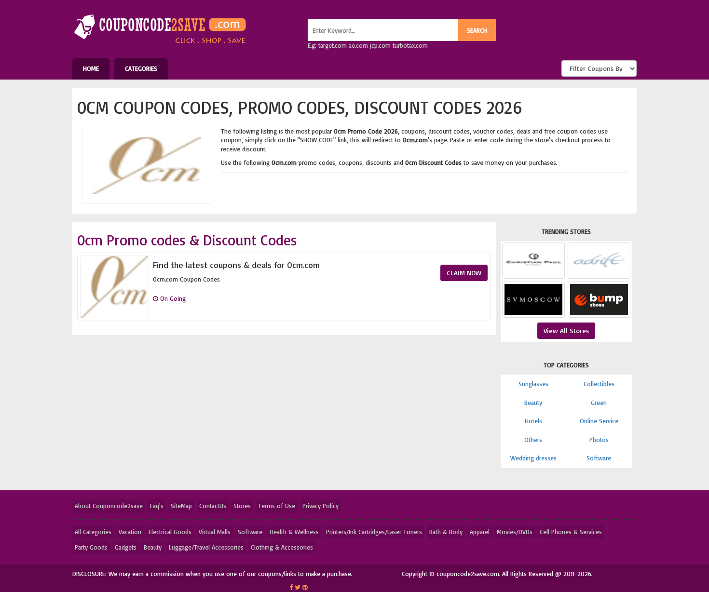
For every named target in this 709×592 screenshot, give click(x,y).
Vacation (130, 532)
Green (599, 402)
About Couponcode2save (109, 506)
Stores (242, 506)
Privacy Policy (320, 506)
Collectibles (599, 384)
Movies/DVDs (514, 532)
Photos (599, 440)
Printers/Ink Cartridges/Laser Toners (374, 532)
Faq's (157, 506)
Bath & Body (446, 532)
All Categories (93, 532)
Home (91, 68)
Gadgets (125, 547)
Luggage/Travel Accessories (206, 547)
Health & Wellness (294, 532)
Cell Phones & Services (571, 532)
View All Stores (566, 330)
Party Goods (91, 547)
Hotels (533, 421)
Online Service (599, 421)
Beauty (533, 402)
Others (533, 440)
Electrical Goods (170, 532)
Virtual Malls (215, 532)
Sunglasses (533, 384)
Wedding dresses (533, 458)
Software (598, 458)
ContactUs (212, 506)
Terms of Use (276, 506)
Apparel (480, 532)
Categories (141, 68)
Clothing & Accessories (282, 547)
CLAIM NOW (464, 273)
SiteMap (181, 506)
